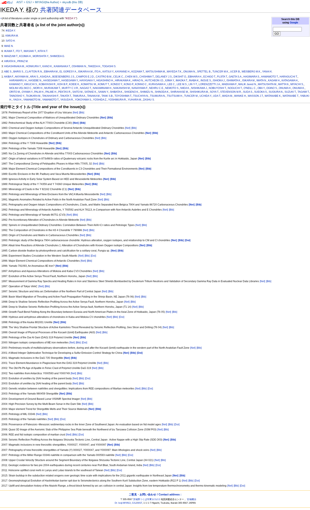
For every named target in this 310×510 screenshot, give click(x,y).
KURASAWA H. (157, 84)
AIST (19, 2)
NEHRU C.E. (156, 88)
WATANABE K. (273, 95)
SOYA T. (214, 91)
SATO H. (10, 40)
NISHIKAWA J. (199, 88)
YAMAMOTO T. (50, 99)
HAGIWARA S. (251, 76)
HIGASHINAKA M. (14, 66)
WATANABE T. (291, 95)
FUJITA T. (222, 76)
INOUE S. (206, 80)
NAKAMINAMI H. (102, 88)
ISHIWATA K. (233, 80)
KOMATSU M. (89, 84)
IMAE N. (8, 46)
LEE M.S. (182, 84)
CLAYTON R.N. (34, 71)
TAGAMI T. (303, 91)
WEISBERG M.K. (251, 71)
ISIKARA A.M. (85, 71)
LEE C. (171, 84)
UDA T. (217, 95)
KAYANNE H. (122, 71)
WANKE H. (240, 95)
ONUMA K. (298, 88)
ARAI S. (34, 76)
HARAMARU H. (18, 80)
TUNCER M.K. (220, 71)
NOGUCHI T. (235, 88)
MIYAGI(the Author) (47, 2)
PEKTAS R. (64, 91)
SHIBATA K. (116, 91)
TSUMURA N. (158, 95)
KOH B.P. (62, 84)
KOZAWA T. (137, 71)
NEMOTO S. (172, 88)
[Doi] (93, 255)
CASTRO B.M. (104, 76)
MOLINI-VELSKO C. (20, 88)
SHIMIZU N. (147, 91)
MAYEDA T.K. (174, 71)
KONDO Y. (117, 84)
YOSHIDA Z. (100, 99)
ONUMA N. (189, 71)
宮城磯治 (191, 499)
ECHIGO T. (209, 76)
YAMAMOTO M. (32, 99)
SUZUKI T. (290, 91)
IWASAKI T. (30, 51)
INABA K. (194, 80)
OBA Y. (261, 88)
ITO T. (19, 51)
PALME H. (51, 91)
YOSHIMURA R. (117, 99)
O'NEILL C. (250, 88)
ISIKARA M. (248, 80)
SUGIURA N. (276, 91)
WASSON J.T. (255, 95)
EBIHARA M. (51, 71)
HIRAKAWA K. (123, 80)
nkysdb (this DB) (72, 2)
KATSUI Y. (108, 71)
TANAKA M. (93, 95)
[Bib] (81, 112)
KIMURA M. (12, 35)
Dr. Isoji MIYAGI (123, 503)
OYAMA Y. (27, 91)
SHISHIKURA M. (199, 91)
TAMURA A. (79, 95)
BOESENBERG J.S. (63, 76)
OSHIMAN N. (79, 66)
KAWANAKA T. (62, 66)
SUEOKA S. (260, 91)
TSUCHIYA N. (141, 95)
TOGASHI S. (109, 66)
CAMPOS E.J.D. (85, 76)
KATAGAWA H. (290, 80)
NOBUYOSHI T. (217, 88)
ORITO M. (14, 91)
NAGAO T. (86, 88)
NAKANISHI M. (121, 88)
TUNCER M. (191, 95)
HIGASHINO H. (105, 80)
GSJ (29, 2)
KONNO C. (141, 84)
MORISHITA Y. (41, 56)
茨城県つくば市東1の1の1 (146, 499)
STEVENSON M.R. (231, 91)
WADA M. (227, 95)
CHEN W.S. (131, 76)
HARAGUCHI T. (289, 76)
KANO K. (47, 66)
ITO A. (97, 71)
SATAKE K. (90, 91)
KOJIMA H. (25, 56)
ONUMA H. (285, 88)
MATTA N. (283, 84)
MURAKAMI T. (52, 88)
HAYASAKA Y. (87, 80)
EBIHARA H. (195, 76)
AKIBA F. (9, 76)
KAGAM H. (274, 80)
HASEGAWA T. (51, 80)
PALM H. (39, 91)
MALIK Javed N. (247, 84)
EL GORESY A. (68, 71)
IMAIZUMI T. (11, 56)
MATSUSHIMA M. (156, 71)
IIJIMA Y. (169, 80)
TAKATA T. (65, 95)
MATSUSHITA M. (267, 84)
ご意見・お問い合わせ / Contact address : (155, 494)
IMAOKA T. (182, 80)
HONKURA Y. (33, 66)
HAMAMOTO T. (269, 76)
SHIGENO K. (131, 91)
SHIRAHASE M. (179, 91)
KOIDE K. (74, 84)
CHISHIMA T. (146, 76)
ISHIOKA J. (219, 80)
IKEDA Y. (11, 30)
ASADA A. (45, 76)
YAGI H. (17, 99)
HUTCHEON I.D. (154, 80)
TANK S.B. (107, 95)
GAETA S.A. (235, 76)
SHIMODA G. (57, 56)
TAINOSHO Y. (17, 95)
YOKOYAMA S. (83, 99)
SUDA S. (248, 91)
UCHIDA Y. (205, 95)
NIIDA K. (185, 88)
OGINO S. (272, 88)
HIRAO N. (138, 80)
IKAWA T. (9, 51)
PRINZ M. (22, 61)
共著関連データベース (71, 9)
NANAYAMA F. (140, 88)
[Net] (75, 112)
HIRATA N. (10, 61)
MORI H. (38, 88)
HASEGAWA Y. (69, 80)
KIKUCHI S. (31, 84)
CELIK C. (118, 76)
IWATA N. (261, 80)
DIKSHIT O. (180, 76)
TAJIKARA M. (33, 95)
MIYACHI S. (297, 84)
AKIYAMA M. (22, 76)
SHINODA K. (162, 91)
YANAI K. (267, 71)
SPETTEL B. (204, 71)
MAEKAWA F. (229, 84)
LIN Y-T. (193, 84)
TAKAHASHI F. (50, 95)
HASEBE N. (35, 80)
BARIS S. (18, 71)
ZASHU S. (149, 99)
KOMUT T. (103, 84)
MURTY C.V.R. (70, 88)
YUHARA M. (135, 99)
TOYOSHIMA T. (123, 95)
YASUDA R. (67, 99)
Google (294, 22)
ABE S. (8, 71)
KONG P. (129, 84)
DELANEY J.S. (163, 76)
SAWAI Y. (103, 91)
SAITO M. (77, 91)
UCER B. (235, 71)
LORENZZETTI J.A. (210, 84)
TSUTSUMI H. (175, 95)
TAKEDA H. (94, 66)
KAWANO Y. (16, 84)
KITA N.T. (43, 51)
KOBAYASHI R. (47, 84)
